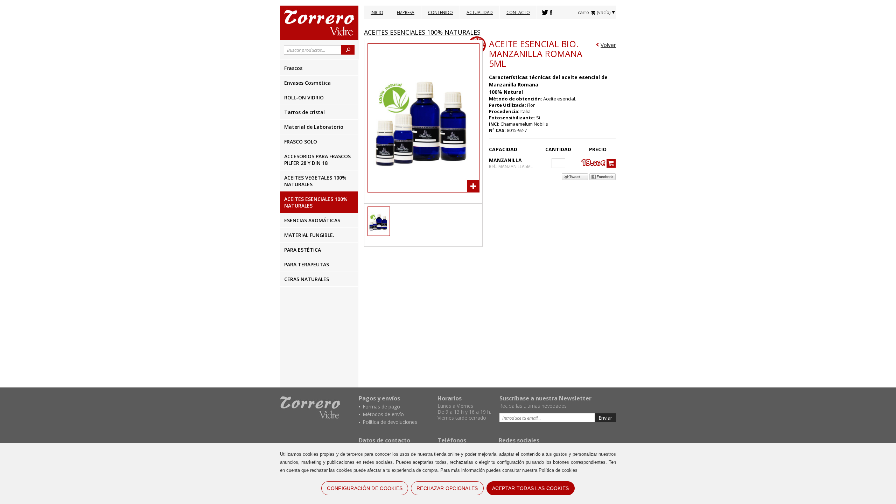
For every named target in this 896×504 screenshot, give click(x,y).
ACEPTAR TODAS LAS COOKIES (530, 488)
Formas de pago (381, 406)
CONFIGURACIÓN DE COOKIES (364, 488)
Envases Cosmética (307, 82)
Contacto (518, 12)
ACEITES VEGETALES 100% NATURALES (315, 181)
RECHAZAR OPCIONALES (447, 488)
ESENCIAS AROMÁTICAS (312, 220)
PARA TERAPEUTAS (306, 264)
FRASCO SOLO (300, 141)
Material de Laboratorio (313, 127)
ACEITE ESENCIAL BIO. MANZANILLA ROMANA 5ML (535, 53)
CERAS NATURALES (306, 279)
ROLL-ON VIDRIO (304, 97)
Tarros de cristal (304, 112)
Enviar (605, 417)
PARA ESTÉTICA (302, 249)
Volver (608, 44)
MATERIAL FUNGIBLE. (309, 235)
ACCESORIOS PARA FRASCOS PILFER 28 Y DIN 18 (317, 159)
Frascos (293, 68)
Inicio (377, 12)
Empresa (405, 12)
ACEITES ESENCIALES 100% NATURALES (316, 202)
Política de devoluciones (390, 422)
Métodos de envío (383, 414)
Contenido (440, 12)
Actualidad (480, 12)
